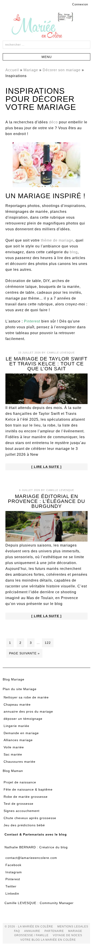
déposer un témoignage (23, 718)
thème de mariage (57, 240)
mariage (75, 930)
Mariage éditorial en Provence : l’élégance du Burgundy (46, 501)
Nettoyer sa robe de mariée (26, 697)
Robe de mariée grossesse (26, 796)
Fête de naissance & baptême (28, 789)
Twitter (10, 886)
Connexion (80, 4)
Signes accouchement (22, 811)
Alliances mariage (18, 740)
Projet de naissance (20, 782)
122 (48, 643)
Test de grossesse (18, 803)
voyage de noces (67, 935)
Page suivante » (24, 653)
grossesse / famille (31, 935)
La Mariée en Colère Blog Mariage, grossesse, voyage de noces (46, 26)
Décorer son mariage (62, 70)
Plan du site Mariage (20, 689)
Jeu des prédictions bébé (24, 825)
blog (74, 252)
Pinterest (12, 879)
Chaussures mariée (19, 761)
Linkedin (12, 893)
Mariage (30, 70)
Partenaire (54, 930)
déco (53, 122)
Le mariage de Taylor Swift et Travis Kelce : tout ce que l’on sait (46, 363)
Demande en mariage (21, 733)
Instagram (13, 872)
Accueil (12, 70)
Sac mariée (13, 754)
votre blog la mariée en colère (48, 939)
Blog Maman (13, 771)
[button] (46, 56)
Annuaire (32, 930)
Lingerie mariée (16, 725)
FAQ (17, 930)
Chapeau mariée (17, 704)
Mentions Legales (72, 926)
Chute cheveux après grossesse (30, 818)
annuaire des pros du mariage (28, 711)
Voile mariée (14, 747)
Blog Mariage (13, 679)
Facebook (13, 865)
